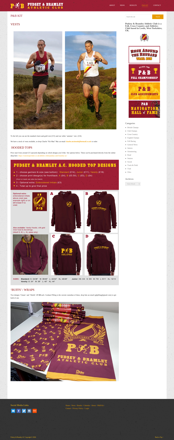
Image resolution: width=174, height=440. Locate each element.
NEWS (122, 5)
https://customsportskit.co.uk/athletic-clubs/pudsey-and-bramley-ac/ (42, 156)
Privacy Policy (78, 408)
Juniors (129, 148)
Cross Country (132, 134)
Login (87, 408)
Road (129, 155)
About (93, 405)
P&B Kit (100, 405)
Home (68, 405)
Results (79, 405)
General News (132, 145)
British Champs (132, 127)
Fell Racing (131, 141)
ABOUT (112, 5)
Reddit (35, 411)
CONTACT (157, 5)
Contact (68, 408)
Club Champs (132, 131)
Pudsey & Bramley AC (17, 437)
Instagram (29, 411)
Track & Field (132, 165)
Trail (129, 169)
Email (13, 411)
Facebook (19, 411)
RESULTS (133, 5)
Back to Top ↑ (159, 437)
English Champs (133, 138)
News (73, 405)
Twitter (24, 411)
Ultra (129, 172)
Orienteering (131, 152)
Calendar (87, 405)
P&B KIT (145, 5)
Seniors (130, 158)
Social (129, 162)
